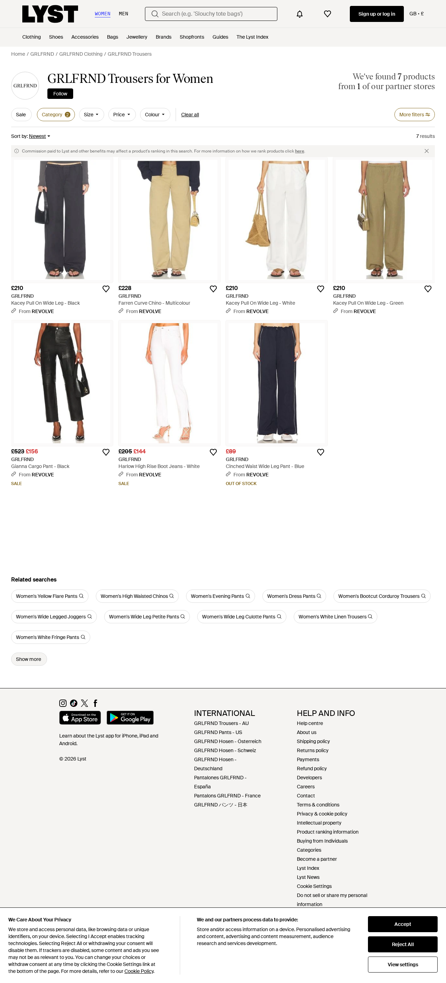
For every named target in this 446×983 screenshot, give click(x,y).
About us (306, 732)
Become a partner (317, 859)
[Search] (155, 14)
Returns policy (313, 750)
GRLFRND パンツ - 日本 (220, 805)
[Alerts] (300, 14)
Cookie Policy (138, 971)
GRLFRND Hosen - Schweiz (225, 750)
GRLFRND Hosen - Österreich (227, 741)
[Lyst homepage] (50, 14)
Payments (308, 759)
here (299, 151)
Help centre (310, 723)
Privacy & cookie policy (322, 814)
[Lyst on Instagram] (63, 705)
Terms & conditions (318, 805)
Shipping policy (313, 741)
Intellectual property (319, 823)
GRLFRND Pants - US (218, 732)
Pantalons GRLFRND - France (227, 796)
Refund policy (312, 768)
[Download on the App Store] (80, 719)
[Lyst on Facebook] (95, 705)
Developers (309, 777)
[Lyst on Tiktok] (73, 705)
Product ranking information (328, 832)
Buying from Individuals (322, 841)
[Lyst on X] (84, 705)
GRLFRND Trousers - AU (221, 723)
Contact (306, 796)
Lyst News (308, 877)
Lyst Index (308, 868)
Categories (309, 850)
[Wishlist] (327, 14)
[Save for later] (106, 289)
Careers (306, 786)
